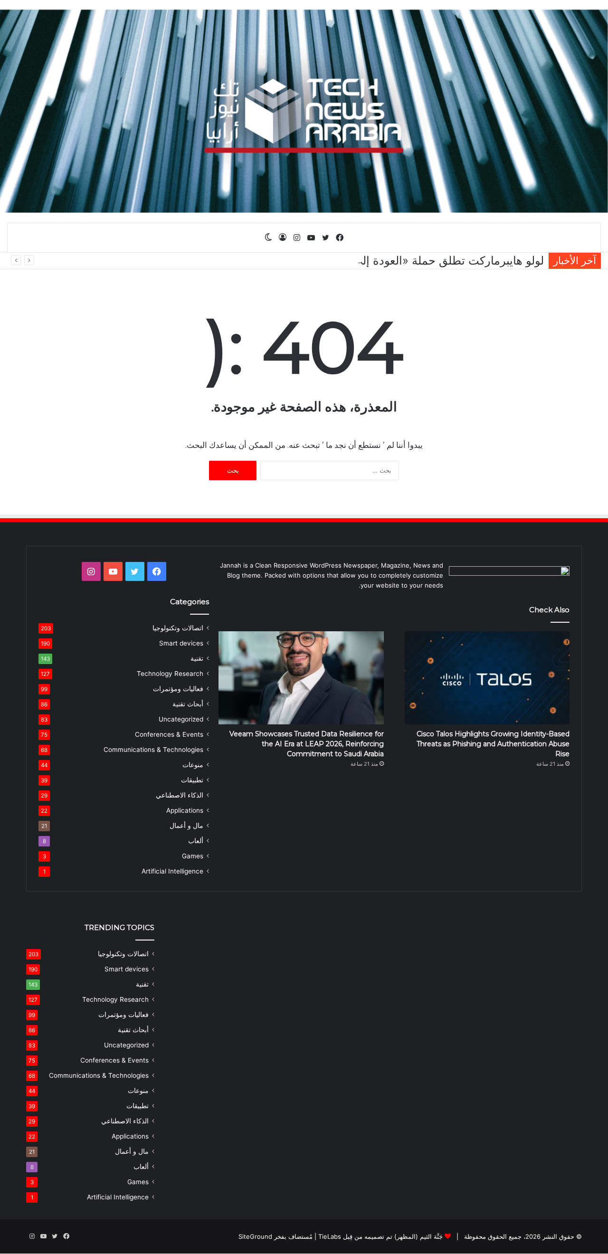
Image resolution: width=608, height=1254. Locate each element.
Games (192, 856)
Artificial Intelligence (172, 871)
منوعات (192, 765)
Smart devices (181, 643)
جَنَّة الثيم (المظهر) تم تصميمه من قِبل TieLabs (380, 1236)
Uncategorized (181, 719)
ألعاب (195, 841)
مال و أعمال (186, 825)
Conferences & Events (169, 734)
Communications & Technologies (153, 749)
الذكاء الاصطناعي (179, 795)
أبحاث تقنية (187, 704)
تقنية (196, 658)
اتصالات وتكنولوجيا (177, 628)
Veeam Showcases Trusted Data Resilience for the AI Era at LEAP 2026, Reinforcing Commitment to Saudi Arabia (306, 744)
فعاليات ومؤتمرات (178, 689)
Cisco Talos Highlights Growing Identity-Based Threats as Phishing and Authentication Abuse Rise (493, 744)
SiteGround (255, 1236)
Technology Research (170, 673)
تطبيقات (192, 780)
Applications (184, 810)
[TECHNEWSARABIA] (304, 111)
